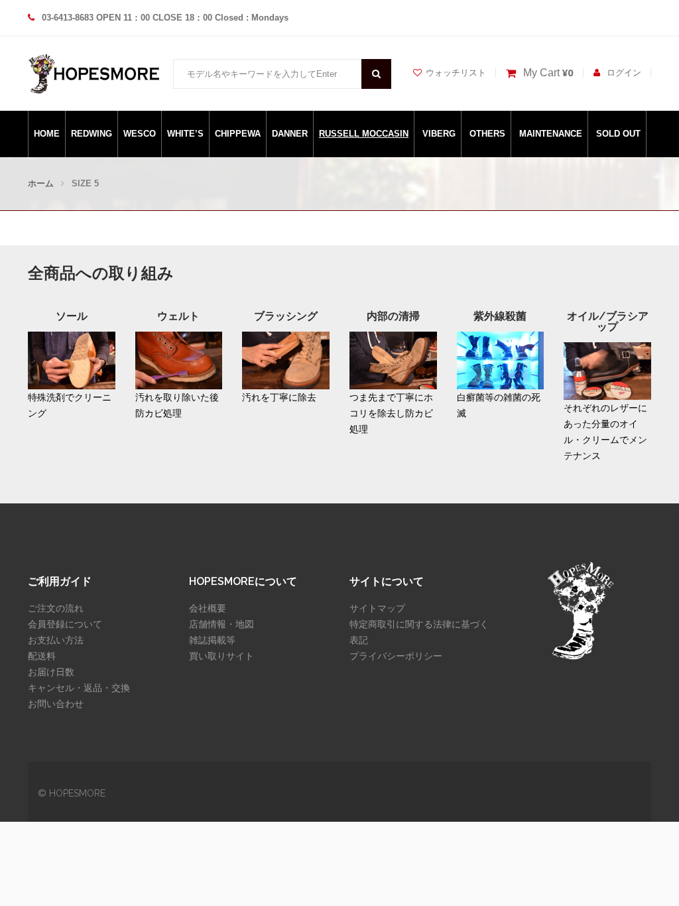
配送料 (42, 656)
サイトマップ (377, 608)
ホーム (41, 183)
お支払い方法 (56, 640)
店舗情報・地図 (221, 624)
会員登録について (65, 624)
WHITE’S (185, 134)
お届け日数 (51, 672)
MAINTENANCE (550, 134)
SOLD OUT (618, 134)
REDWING (91, 134)
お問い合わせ (56, 703)
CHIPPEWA (238, 134)
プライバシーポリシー (395, 656)
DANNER (290, 134)
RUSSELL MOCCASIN (363, 134)
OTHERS (487, 134)
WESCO (139, 134)
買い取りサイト (221, 656)
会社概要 (207, 608)
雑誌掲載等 (212, 640)
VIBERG (439, 134)
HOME (47, 134)
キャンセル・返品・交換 (79, 687)
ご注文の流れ (56, 608)
